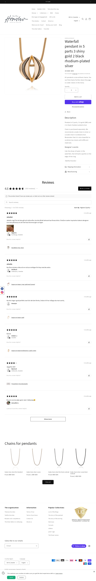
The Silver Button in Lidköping (13, 522)
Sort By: (77, 208)
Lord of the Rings (53, 512)
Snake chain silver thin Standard (13, 472)
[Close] (94, 572)
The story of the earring (55, 518)
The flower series (53, 535)
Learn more (59, 573)
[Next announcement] (91, 2)
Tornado (50, 525)
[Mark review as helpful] (89, 239)
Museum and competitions (12, 518)
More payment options (78, 106)
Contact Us (30, 518)
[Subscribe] (36, 546)
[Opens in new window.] (9, 404)
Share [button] (68, 112)
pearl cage (51, 532)
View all (48, 482)
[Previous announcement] (5, 2)
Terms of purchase (32, 515)
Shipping (74, 73)
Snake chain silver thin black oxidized (58, 472)
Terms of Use (30, 512)
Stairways (51, 522)
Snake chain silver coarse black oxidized (79, 472)
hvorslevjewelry (12, 569)
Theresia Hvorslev (10, 512)
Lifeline (50, 528)
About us (29, 522)
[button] (35, 13)
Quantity (67, 86)
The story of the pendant (55, 515)
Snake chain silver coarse (33, 472)
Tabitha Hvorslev (9, 515)
